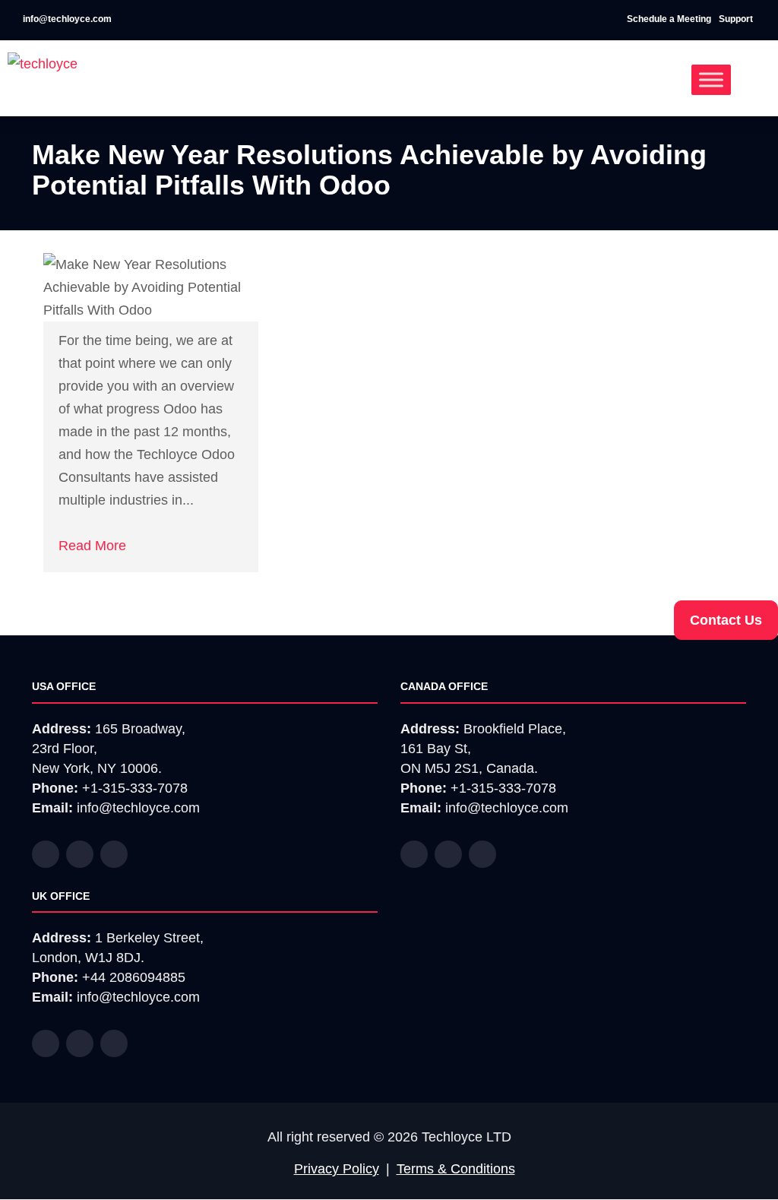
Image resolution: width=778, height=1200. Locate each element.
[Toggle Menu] (711, 79)
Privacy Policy (336, 1168)
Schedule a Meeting (669, 19)
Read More (92, 545)
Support (737, 19)
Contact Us (726, 620)
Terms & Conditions (456, 1168)
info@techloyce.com (66, 19)
